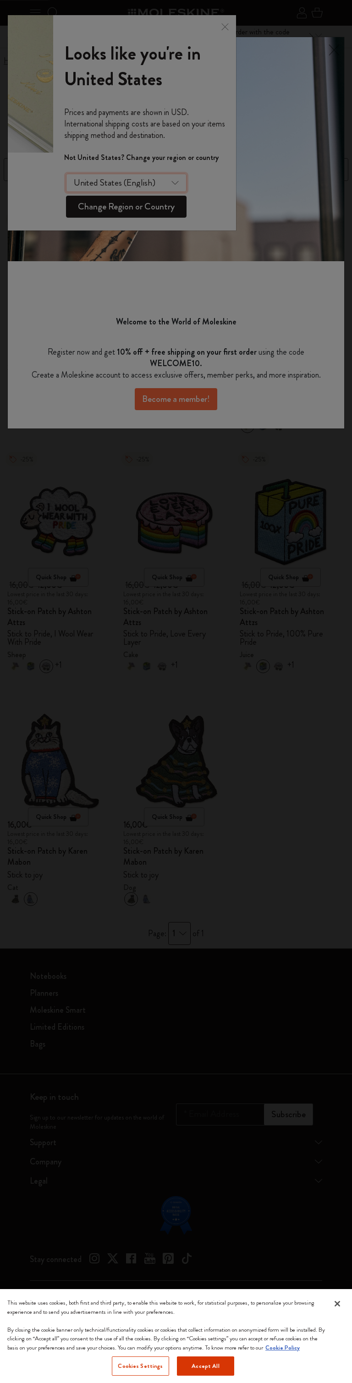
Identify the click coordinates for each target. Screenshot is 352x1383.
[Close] (337, 1304)
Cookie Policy (282, 1347)
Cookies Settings (140, 1365)
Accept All (205, 1365)
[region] (176, 1336)
